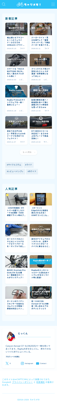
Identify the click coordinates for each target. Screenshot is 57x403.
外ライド (32, 171)
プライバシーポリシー (22, 382)
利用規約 (40, 382)
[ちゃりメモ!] (28, 4)
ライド (29, 165)
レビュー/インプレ (16, 171)
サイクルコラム (14, 165)
